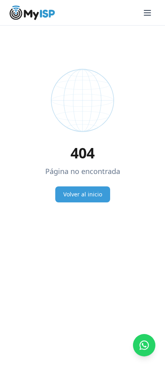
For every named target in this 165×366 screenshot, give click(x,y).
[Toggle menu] (147, 13)
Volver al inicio (82, 194)
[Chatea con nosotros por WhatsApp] (144, 345)
